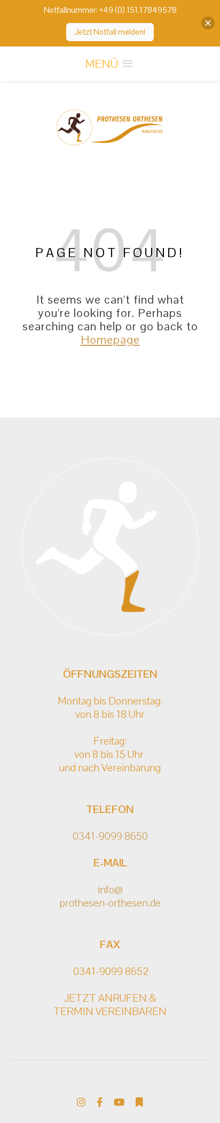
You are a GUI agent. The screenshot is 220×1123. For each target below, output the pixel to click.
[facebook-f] (101, 1102)
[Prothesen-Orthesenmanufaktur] (110, 128)
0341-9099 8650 (110, 836)
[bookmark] (139, 1102)
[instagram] (82, 1102)
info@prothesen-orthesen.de (110, 896)
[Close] (208, 23)
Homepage (110, 339)
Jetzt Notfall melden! (110, 32)
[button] (101, 64)
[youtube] (120, 1102)
